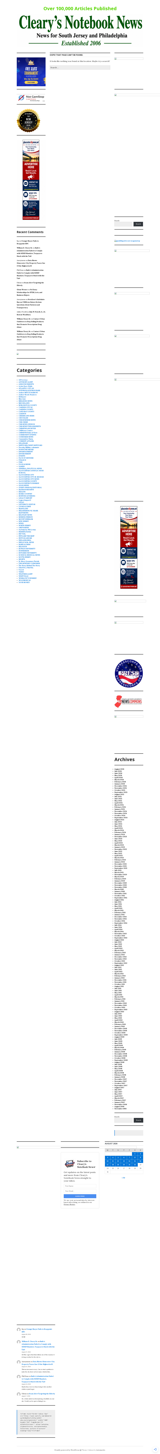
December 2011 (120, 980)
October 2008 (119, 1058)
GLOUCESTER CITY (26, 475)
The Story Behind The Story (29, 566)
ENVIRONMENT (25, 454)
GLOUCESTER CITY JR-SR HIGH (31, 477)
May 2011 (118, 993)
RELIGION (23, 547)
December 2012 (120, 957)
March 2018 (119, 889)
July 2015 (117, 902)
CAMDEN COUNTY (26, 409)
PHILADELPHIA (25, 540)
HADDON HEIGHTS (26, 490)
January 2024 (119, 835)
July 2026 (118, 771)
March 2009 (119, 1048)
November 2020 (120, 875)
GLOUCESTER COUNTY (28, 481)
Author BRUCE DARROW (28, 393)
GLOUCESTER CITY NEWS (29, 479)
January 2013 (119, 955)
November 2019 (120, 885)
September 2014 (120, 923)
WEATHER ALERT (26, 574)
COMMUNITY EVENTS (27, 435)
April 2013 (118, 948)
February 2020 (120, 879)
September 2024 (120, 818)
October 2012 (119, 961)
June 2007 (118, 1092)
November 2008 (120, 1056)
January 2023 (119, 847)
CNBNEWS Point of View (28, 433)
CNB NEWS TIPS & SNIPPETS (30, 426)
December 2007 (120, 1079)
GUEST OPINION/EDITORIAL (30, 488)
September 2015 (120, 898)
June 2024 (118, 824)
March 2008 (119, 1073)
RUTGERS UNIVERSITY (28, 553)
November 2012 (120, 959)
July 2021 (117, 870)
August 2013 (119, 940)
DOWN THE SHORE (26, 450)
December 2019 (120, 883)
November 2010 (120, 1005)
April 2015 (118, 908)
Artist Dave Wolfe (25, 386)
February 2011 (119, 999)
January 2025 (119, 809)
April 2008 (118, 1071)
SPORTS (22, 559)
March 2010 (119, 1022)
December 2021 (120, 864)
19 (118, 1165)
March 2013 (119, 951)
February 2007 (120, 1100)
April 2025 (118, 803)
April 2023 (118, 843)
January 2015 (119, 915)
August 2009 (119, 1037)
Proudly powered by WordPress (66, 1450)
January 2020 (119, 881)
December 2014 (120, 917)
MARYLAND (23, 509)
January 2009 (119, 1052)
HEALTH (22, 492)
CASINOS (22, 414)
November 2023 (120, 837)
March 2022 (119, 858)
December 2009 (120, 1029)
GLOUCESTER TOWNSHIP (29, 483)
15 (135, 1161)
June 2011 (118, 991)
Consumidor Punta (26, 439)
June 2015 (118, 904)
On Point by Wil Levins (27, 530)
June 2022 (118, 851)
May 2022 (118, 853)
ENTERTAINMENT (26, 452)
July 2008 (118, 1064)
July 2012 (117, 967)
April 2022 (118, 856)
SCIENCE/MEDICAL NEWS (29, 555)
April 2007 (118, 1096)
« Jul (123, 1178)
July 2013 (117, 942)
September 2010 (120, 1010)
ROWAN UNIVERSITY (27, 549)
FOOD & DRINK (24, 464)
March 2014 (119, 932)
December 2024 (120, 811)
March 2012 (119, 974)
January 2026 (119, 784)
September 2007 (120, 1086)
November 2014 (120, 919)
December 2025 (120, 786)
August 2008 (119, 1062)
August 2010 (119, 1012)
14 (129, 1161)
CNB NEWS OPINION (27, 424)
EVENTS (22, 456)
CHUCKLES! (23, 418)
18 (113, 1165)
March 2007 (119, 1098)
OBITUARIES (24, 528)
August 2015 (119, 900)
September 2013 (120, 938)
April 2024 (118, 828)
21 (129, 1165)
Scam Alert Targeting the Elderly (42, 1394)
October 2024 (119, 816)
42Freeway (23, 380)
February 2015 (120, 913)
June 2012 (118, 970)
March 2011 (118, 997)
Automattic (100, 1450)
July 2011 (117, 988)
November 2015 (120, 894)
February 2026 (120, 782)
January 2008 (119, 1077)
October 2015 (119, 896)
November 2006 (120, 1104)
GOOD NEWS (24, 485)
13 (124, 1161)
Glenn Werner (22, 290)
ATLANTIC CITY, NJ (26, 388)
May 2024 (118, 826)
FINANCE (22, 460)
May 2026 (118, 775)
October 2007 (119, 1083)
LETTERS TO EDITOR (27, 504)
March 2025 (119, 805)
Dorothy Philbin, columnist (29, 447)
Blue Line (22, 399)
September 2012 (120, 963)
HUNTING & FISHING (27, 496)
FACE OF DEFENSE (26, 458)
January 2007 (119, 1102)
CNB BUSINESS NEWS (27, 420)
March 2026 (119, 780)
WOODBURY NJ (25, 580)
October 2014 (119, 921)
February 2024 (120, 832)
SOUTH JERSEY (25, 557)
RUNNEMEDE (24, 551)
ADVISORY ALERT (26, 382)
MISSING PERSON (26, 517)
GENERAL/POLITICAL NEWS (30, 469)
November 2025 (120, 788)
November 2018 (120, 887)
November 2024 (120, 813)
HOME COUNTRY (25, 494)
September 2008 (121, 1060)
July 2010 (118, 1014)
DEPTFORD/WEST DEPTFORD (30, 445)
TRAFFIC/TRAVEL (26, 568)
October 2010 (119, 1007)
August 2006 (119, 1107)
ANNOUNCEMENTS (26, 384)
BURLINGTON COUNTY (28, 405)
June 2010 (118, 1016)
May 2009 (118, 1043)
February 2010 (120, 1024)
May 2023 (118, 841)
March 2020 (119, 877)
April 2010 (118, 1020)
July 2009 (118, 1039)
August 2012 (119, 965)
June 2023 (118, 839)
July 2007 (118, 1090)
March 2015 (118, 910)
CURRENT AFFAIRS (26, 441)
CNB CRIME (23, 422)
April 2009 (118, 1045)
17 (107, 1165)
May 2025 (118, 801)
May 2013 (118, 946)
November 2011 (120, 982)
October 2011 (119, 984)
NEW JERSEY (24, 521)
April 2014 (118, 929)
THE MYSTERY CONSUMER (29, 563)
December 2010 (120, 1003)
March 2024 (119, 830)
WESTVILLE (23, 576)
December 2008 (120, 1054)
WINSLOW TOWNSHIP (27, 578)
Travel (21, 570)
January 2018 (119, 891)
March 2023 (119, 845)
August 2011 (119, 986)
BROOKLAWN (24, 403)
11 (113, 1161)
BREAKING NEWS (25, 401)
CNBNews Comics (26, 431)
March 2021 (119, 872)
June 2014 (118, 927)
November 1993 (120, 1109)
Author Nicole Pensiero (28, 395)
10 (107, 1161)
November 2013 (120, 934)
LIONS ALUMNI (25, 507)
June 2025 (118, 799)
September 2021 (120, 868)
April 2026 (118, 778)
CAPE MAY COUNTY (26, 412)
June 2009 (118, 1041)
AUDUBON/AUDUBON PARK (29, 391)
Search (116, 221)
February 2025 (120, 807)
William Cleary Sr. (24, 319)
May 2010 (118, 1018)
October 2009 (119, 1033)
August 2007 (119, 1088)
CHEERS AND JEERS (26, 416)
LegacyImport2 (25, 500)
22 (135, 1165)
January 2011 (119, 1001)
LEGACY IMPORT (25, 498)
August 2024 (119, 820)
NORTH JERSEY (25, 526)
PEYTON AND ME (25, 538)
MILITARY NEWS (25, 515)
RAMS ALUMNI (24, 544)
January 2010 (119, 1026)
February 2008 (120, 1075)
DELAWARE (23, 443)
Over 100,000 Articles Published (80, 8)
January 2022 (119, 862)
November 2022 (120, 849)
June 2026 (118, 773)
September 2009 (121, 1035)
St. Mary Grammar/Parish (29, 561)
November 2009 (120, 1031)
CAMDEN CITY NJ (25, 407)
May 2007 (118, 1094)
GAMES (21, 466)
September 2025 (120, 792)
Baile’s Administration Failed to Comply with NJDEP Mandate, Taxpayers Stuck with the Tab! (38, 1379)
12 (118, 1161)
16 (140, 1161)
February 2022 (120, 860)
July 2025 (118, 797)
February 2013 (120, 953)
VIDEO (21, 572)
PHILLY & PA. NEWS (26, 542)
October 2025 (119, 790)
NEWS (21, 523)
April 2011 (118, 995)
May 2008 (118, 1069)
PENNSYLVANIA (25, 532)
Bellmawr (22, 397)
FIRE (20, 462)
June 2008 (118, 1067)
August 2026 (119, 769)
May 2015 (118, 906)
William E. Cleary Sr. (24, 248)
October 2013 (119, 936)
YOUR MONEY (24, 582)
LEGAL (21, 502)
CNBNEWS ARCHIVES (27, 428)
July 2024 (118, 822)
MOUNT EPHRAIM (26, 519)
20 (124, 1165)
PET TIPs (22, 534)
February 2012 (120, 976)
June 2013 (118, 944)
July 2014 (117, 925)
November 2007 (120, 1081)
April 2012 (118, 972)
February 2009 (120, 1050)
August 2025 (119, 794)
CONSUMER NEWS (26, 437)
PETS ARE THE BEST (26, 536)
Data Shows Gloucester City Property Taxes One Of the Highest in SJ (31, 263)
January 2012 (119, 978)
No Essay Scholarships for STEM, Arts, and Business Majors (29, 292)
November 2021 (120, 866)
